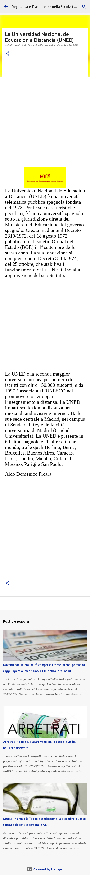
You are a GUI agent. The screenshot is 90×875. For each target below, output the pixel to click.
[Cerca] (84, 7)
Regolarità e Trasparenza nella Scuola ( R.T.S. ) (48, 7)
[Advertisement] (45, 108)
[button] (7, 54)
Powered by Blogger (47, 869)
